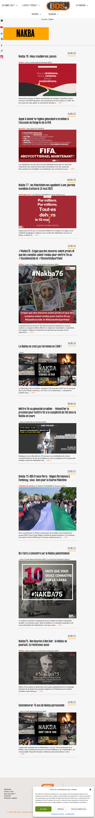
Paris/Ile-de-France (27, 486)
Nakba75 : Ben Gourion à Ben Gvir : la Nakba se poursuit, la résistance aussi (43, 643)
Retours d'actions (60, 486)
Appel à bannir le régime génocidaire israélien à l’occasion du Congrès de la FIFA (44, 120)
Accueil (44, 19)
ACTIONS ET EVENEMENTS (42, 194)
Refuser (61, 809)
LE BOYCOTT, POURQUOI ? (29, 5)
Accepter (43, 809)
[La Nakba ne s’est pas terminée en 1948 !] (47, 370)
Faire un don (9, 791)
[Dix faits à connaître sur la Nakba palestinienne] (47, 589)
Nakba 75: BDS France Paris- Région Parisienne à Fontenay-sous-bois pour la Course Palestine (44, 478)
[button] (90, 789)
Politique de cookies (57, 814)
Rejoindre (7, 789)
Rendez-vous (60, 194)
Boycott (22, 128)
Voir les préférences (78, 809)
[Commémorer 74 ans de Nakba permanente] (47, 729)
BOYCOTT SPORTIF (37, 128)
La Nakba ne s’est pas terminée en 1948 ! (40, 346)
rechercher (52, 14)
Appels (21, 62)
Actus (27, 62)
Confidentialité (69, 814)
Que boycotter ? (10, 794)
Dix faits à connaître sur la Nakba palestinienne (44, 553)
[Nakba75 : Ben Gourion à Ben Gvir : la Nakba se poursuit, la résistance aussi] (47, 668)
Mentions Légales (10, 798)
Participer (35, 14)
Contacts (7, 796)
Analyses (33, 264)
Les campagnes (81, 5)
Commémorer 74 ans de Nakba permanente (41, 705)
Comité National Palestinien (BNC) (41, 62)
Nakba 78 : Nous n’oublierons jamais (37, 56)
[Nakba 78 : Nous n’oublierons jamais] (47, 80)
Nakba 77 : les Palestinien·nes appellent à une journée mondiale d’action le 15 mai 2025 (47, 187)
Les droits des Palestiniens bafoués (59, 559)
